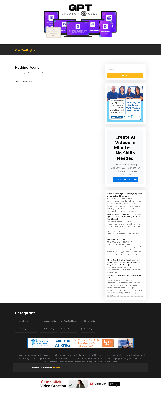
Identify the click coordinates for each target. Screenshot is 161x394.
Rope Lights (69, 329)
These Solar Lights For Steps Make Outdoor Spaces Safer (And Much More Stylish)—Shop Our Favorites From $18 (124, 262)
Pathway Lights (50, 329)
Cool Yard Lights (25, 50)
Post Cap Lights (70, 321)
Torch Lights (89, 329)
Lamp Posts (23, 321)
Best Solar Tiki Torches (116, 239)
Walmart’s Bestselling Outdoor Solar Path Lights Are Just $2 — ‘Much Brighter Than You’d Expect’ (124, 216)
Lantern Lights (50, 321)
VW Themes (57, 368)
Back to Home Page (23, 81)
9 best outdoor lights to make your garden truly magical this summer (124, 194)
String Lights (89, 321)
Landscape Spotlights (27, 329)
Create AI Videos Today (125, 179)
